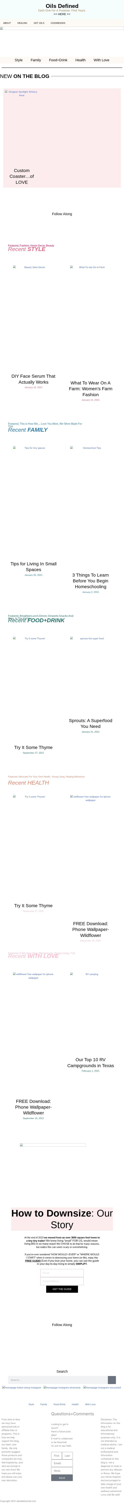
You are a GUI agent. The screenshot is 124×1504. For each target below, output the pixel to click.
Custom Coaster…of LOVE (22, 176)
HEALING (22, 23)
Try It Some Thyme (33, 747)
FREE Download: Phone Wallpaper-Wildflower (90, 929)
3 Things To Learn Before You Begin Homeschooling (90, 581)
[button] (4, 1388)
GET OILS (39, 23)
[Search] (112, 1380)
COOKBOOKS (58, 23)
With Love (101, 60)
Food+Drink (58, 60)
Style (19, 60)
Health (80, 60)
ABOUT (7, 23)
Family (36, 60)
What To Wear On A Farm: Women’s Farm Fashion (90, 388)
